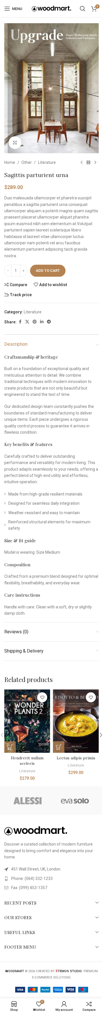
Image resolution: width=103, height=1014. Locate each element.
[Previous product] (81, 162)
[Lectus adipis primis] (76, 720)
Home (9, 162)
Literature (47, 162)
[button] (10, 747)
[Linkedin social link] (41, 322)
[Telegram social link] (49, 322)
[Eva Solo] (75, 800)
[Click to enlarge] (15, 142)
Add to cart (48, 270)
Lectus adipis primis (76, 757)
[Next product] (95, 162)
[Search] (82, 8)
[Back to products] (88, 162)
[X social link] (27, 322)
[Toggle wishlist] (42, 697)
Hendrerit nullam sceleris (27, 760)
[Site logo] (51, 8)
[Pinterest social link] (34, 322)
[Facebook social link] (20, 322)
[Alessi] (28, 800)
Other (26, 162)
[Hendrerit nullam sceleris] (27, 720)
